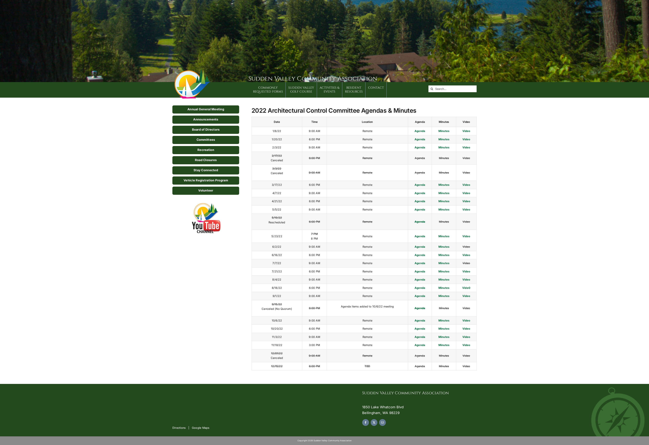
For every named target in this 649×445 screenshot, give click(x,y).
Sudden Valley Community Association (312, 79)
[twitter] (374, 422)
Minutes (444, 131)
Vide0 (466, 288)
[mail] (382, 422)
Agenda (420, 131)
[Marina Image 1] (192, 69)
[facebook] (365, 422)
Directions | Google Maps (190, 427)
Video (466, 131)
